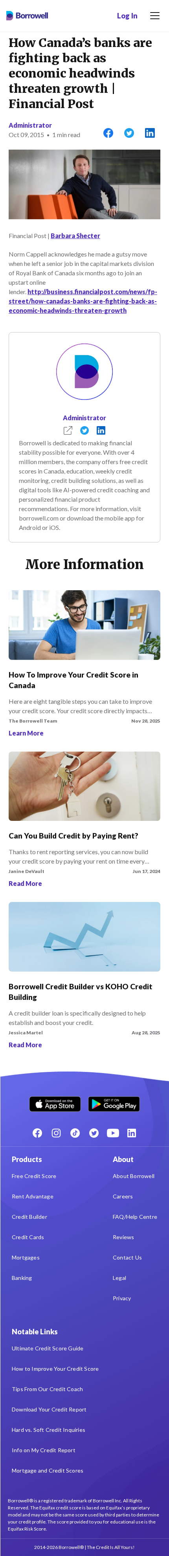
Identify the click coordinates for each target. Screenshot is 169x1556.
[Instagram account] (56, 1133)
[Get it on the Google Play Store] (113, 1102)
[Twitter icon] (93, 1133)
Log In (127, 15)
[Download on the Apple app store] (55, 1102)
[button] (155, 15)
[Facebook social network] (37, 1133)
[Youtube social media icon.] (112, 1133)
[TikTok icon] (75, 1133)
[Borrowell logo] (27, 15)
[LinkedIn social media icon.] (131, 1133)
